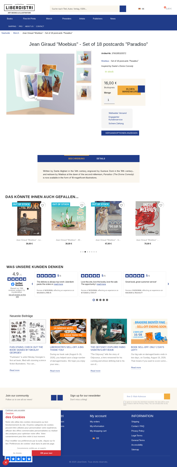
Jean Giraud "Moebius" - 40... (69, 240)
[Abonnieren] (167, 396)
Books (10, 18)
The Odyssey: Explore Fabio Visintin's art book (108, 348)
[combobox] (83, 9)
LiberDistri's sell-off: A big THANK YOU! (67, 348)
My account (98, 416)
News (113, 18)
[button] (167, 8)
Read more (14, 370)
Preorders (66, 18)
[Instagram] (60, 397)
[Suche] (123, 9)
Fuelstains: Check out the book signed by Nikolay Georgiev (26, 350)
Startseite (5, 33)
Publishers (97, 18)
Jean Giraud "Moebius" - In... (108, 240)
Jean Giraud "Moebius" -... (147, 240)
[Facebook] (54, 397)
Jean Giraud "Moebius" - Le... (29, 240)
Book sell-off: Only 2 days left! (147, 348)
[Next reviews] (168, 284)
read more (58, 284)
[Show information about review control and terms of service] (28, 289)
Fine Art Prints (29, 18)
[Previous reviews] (32, 284)
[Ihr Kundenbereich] (153, 9)
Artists (82, 18)
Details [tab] (101, 158)
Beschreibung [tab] (76, 158)
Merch (49, 18)
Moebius (105, 61)
